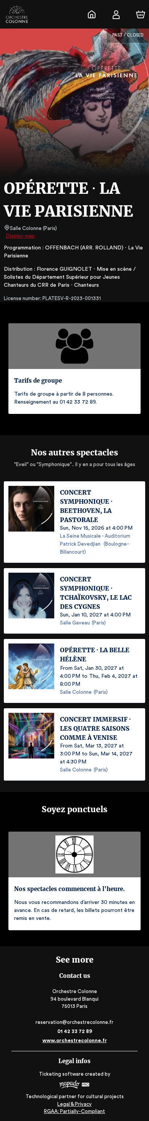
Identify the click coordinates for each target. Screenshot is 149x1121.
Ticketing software (61, 1073)
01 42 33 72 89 (74, 1031)
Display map (20, 236)
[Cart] (140, 14)
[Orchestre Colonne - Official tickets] (91, 14)
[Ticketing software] (74, 1085)
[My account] (116, 14)
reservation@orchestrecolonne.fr (74, 1022)
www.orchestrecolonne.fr (74, 1040)
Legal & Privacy (74, 1104)
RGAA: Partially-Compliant (74, 1111)
